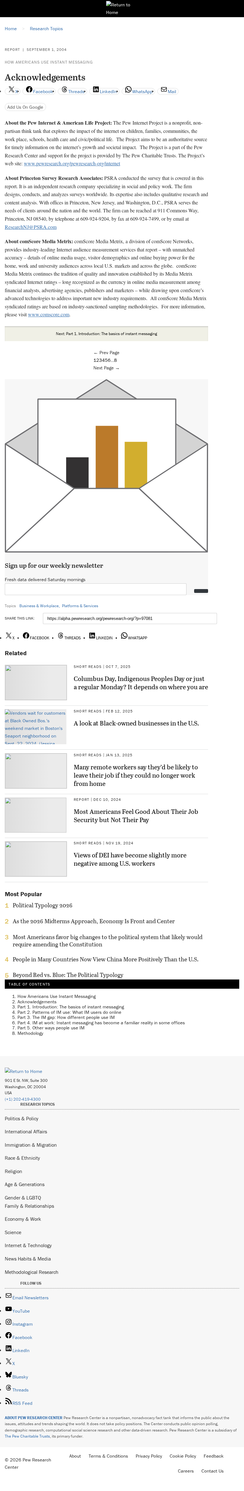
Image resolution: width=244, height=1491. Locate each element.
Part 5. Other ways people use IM (51, 1028)
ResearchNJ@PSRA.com (31, 226)
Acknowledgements (37, 1002)
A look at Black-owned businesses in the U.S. (136, 722)
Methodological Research (31, 1272)
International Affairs (26, 1131)
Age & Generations (24, 1184)
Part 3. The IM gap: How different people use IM (66, 1017)
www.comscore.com (48, 314)
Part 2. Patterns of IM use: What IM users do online (69, 1012)
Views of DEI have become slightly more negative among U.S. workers (130, 859)
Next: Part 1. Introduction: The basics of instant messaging (106, 333)
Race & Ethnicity (22, 1158)
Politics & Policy (21, 1118)
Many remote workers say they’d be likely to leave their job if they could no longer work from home (136, 775)
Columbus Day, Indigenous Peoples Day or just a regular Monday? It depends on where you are (141, 682)
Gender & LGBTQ (23, 1197)
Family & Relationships (29, 1206)
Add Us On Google (25, 107)
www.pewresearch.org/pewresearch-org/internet (72, 163)
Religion (13, 1171)
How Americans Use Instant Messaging (49, 62)
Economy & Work (23, 1219)
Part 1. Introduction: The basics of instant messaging (70, 1007)
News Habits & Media (28, 1258)
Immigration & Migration (31, 1145)
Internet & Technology (28, 1245)
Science (13, 1232)
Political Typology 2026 (42, 905)
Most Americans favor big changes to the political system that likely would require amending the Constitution (107, 940)
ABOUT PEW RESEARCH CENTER (34, 1417)
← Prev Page (106, 352)
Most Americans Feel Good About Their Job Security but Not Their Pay (136, 815)
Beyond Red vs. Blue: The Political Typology (68, 975)
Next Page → (106, 368)
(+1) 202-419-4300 (23, 1099)
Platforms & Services (80, 605)
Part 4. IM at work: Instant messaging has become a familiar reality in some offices (101, 1023)
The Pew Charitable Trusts (27, 1436)
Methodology (30, 1033)
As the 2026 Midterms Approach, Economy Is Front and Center (94, 921)
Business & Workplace (39, 605)
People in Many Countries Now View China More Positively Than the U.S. (106, 959)
